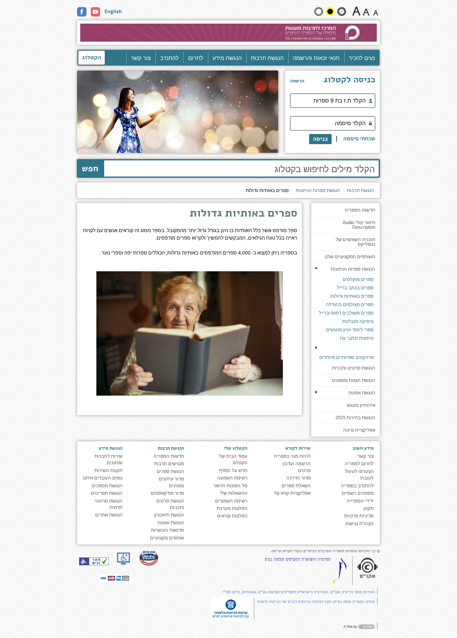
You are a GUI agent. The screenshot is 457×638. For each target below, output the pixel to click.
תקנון (368, 508)
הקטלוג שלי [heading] (235, 448)
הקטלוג (91, 57)
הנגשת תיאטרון (169, 514)
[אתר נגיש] (94, 561)
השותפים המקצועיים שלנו (350, 256)
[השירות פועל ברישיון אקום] (367, 568)
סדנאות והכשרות (167, 529)
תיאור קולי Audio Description (359, 225)
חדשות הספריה (360, 210)
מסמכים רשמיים (358, 492)
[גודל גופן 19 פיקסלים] (366, 11)
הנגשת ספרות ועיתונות (318, 190)
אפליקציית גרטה (359, 430)
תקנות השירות (108, 470)
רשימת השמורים (231, 500)
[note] (231, 607)
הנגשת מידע (227, 57)
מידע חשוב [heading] (363, 448)
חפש (90, 168)
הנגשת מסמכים (107, 485)
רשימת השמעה (232, 477)
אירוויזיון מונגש (361, 405)
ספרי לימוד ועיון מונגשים (350, 329)
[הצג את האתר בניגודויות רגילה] (318, 11)
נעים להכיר (362, 57)
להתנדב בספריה (357, 485)
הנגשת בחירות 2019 (355, 417)
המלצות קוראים (232, 515)
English (113, 11)
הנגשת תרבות (267, 57)
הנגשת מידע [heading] (110, 448)
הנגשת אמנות (362, 392)
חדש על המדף (233, 470)
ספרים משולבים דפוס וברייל (346, 312)
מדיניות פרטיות (359, 515)
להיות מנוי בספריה (292, 455)
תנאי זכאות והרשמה (316, 57)
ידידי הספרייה (360, 500)
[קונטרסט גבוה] (330, 11)
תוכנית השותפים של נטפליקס (355, 242)
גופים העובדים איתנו (102, 477)
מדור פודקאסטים (167, 492)
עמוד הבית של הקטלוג (233, 459)
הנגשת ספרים (170, 471)
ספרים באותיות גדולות (352, 296)
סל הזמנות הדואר (230, 485)
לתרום (195, 57)
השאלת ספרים (296, 485)
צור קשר (141, 57)
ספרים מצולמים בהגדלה (350, 304)
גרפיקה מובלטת (358, 321)
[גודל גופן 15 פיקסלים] (376, 11)
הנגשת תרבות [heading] (171, 448)
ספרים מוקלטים (358, 279)
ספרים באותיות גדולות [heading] (243, 214)
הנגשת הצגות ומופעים (353, 380)
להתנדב (169, 57)
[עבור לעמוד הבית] (228, 33)
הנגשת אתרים (108, 514)
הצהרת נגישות (359, 523)
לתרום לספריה (359, 463)
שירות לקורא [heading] (298, 448)
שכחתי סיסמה (359, 138)
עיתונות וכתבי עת (357, 338)
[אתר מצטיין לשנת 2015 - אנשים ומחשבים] (148, 558)
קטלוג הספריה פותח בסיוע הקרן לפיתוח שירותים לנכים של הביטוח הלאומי (316, 601)
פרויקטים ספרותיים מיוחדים (346, 357)
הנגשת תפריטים (106, 492)
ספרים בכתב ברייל (355, 287)
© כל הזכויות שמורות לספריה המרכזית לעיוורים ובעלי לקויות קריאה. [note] (325, 551)
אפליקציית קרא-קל (292, 492)
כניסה (320, 139)
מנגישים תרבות (169, 463)
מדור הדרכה (298, 477)
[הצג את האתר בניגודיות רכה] (341, 11)
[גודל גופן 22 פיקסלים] (356, 11)
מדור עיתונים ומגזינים (171, 481)
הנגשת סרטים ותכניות (353, 367)
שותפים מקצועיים (167, 537)
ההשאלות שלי (233, 492)
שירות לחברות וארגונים (108, 459)
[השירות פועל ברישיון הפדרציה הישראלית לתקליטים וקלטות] (307, 570)
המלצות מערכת (232, 508)
